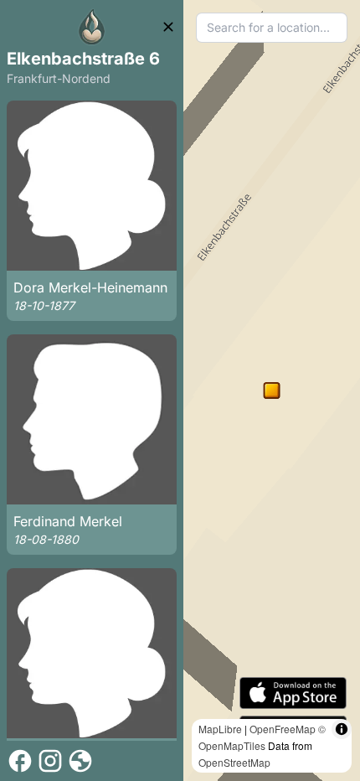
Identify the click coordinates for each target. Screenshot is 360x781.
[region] (271, 390)
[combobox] (272, 27)
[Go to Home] (92, 27)
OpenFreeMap (282, 729)
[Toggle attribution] (342, 729)
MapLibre (220, 729)
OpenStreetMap (234, 762)
